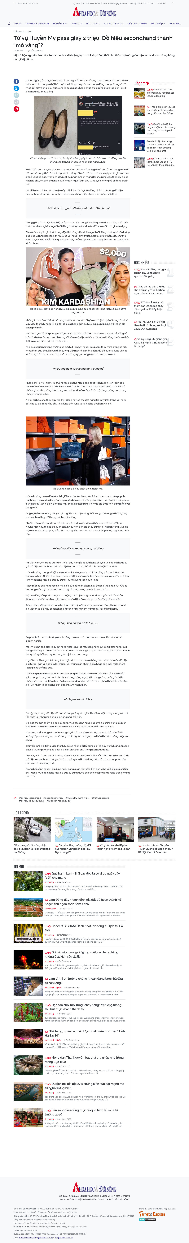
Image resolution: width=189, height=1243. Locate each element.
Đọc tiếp (143, 83)
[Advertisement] (94, 1150)
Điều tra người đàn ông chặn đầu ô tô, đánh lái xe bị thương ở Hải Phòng (32, 849)
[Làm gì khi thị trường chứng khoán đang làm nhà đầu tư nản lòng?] (28, 986)
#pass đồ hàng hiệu (53, 798)
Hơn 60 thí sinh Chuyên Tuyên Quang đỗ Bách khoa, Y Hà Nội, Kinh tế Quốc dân (155, 849)
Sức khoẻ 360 (158, 24)
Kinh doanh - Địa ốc (23, 31)
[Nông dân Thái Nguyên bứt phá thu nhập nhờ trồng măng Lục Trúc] (28, 1065)
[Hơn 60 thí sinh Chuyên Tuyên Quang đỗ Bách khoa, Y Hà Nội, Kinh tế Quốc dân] (156, 829)
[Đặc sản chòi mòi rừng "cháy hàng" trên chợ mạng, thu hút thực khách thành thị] (28, 1012)
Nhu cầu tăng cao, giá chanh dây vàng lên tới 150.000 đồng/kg (160, 92)
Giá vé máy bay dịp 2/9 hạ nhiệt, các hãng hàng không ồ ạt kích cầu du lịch (81, 954)
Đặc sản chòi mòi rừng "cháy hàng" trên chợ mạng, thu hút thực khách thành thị (83, 1007)
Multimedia (175, 24)
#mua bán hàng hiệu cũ (58, 800)
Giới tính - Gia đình (137, 24)
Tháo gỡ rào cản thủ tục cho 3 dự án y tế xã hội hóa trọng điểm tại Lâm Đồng (161, 110)
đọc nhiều (141, 262)
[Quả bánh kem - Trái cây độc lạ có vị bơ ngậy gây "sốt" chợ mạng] (28, 881)
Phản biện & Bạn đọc (113, 24)
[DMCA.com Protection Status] (147, 1219)
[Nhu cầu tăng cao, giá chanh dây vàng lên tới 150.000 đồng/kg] (139, 93)
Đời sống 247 (60, 24)
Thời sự (18, 24)
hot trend (21, 812)
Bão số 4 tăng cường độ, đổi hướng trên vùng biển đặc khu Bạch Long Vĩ (73, 849)
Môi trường (92, 24)
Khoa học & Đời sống (94, 11)
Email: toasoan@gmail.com (115, 3)
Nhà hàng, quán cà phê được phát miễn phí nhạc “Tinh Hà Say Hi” (85, 1033)
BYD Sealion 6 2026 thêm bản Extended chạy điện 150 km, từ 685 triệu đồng (148, 307)
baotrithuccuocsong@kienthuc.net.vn (36, 1237)
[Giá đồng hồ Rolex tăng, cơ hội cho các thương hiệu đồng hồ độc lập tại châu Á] (139, 128)
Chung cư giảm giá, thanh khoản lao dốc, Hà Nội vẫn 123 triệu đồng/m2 (161, 161)
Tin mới (19, 866)
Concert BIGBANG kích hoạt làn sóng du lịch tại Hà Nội (84, 928)
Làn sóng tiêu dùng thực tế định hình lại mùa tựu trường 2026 (82, 1112)
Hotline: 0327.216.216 (91, 3)
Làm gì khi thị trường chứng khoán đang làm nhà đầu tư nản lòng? (84, 981)
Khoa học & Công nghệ (37, 24)
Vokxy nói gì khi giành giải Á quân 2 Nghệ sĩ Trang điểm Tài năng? (150, 342)
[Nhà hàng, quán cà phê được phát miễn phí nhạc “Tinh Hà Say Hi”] (28, 1038)
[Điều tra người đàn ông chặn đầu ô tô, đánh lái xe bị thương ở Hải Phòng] (32, 829)
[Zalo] (16, 88)
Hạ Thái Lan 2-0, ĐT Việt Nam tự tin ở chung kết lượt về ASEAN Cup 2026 (150, 325)
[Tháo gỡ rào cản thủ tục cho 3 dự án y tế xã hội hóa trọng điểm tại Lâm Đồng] (139, 110)
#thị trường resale (100, 798)
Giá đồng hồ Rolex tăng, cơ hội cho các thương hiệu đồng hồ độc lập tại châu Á (161, 129)
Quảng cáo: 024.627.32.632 (142, 3)
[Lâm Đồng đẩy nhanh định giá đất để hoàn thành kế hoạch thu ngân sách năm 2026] (28, 907)
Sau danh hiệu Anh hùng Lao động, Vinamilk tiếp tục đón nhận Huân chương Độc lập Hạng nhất (161, 146)
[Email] (16, 95)
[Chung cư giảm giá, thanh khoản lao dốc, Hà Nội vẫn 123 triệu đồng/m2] (139, 162)
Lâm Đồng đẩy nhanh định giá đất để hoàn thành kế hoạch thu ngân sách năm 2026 (83, 902)
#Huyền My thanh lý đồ (77, 798)
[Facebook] (16, 81)
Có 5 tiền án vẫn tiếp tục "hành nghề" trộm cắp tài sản (113, 847)
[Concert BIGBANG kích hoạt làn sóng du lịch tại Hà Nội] (28, 933)
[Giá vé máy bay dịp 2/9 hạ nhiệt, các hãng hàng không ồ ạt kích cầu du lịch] (28, 959)
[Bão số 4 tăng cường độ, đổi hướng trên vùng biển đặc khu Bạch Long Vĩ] (73, 829)
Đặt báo (76, 3)
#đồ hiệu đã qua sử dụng (31, 800)
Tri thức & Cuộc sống (152, 1214)
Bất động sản (50, 909)
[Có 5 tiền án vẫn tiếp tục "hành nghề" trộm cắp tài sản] (115, 829)
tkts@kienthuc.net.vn (64, 1237)
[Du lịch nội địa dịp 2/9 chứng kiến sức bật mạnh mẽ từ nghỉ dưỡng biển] (28, 1091)
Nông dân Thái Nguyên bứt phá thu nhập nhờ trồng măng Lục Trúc (84, 1060)
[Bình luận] (16, 109)
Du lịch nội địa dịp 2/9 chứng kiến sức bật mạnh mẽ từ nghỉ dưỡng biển (84, 1086)
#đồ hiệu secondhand (30, 798)
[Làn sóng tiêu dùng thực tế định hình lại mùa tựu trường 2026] (28, 1117)
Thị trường (76, 24)
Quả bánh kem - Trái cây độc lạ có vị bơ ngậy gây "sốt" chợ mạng (82, 875)
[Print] (16, 102)
